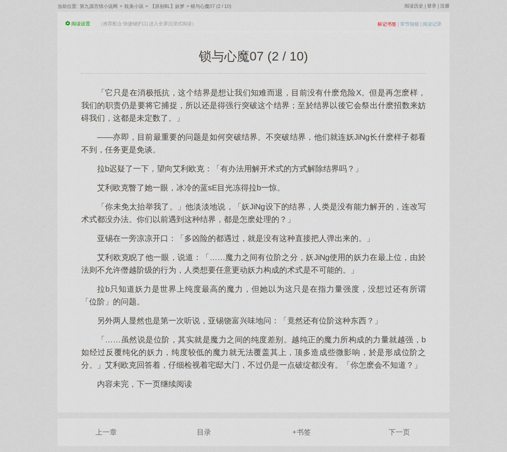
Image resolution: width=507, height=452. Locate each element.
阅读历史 (413, 6)
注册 (445, 6)
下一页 (399, 432)
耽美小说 (133, 6)
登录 (431, 6)
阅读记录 (432, 24)
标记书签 (386, 24)
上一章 (106, 432)
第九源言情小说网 (99, 6)
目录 (204, 432)
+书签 (301, 432)
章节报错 (409, 24)
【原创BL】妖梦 (167, 6)
